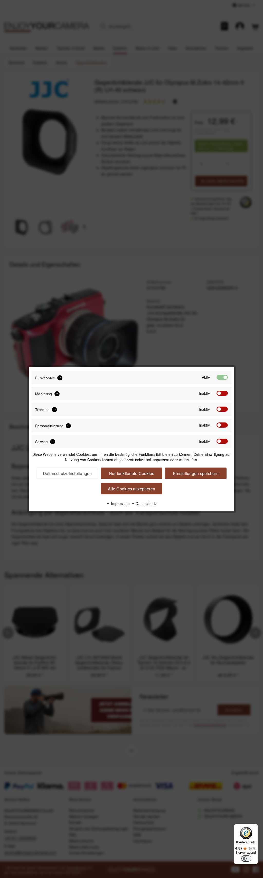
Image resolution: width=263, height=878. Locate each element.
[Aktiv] (222, 377)
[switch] (246, 858)
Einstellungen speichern (196, 473)
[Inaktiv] (222, 393)
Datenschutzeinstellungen (67, 473)
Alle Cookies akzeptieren (131, 488)
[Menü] (255, 827)
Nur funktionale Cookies (131, 473)
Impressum (120, 503)
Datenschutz (146, 503)
